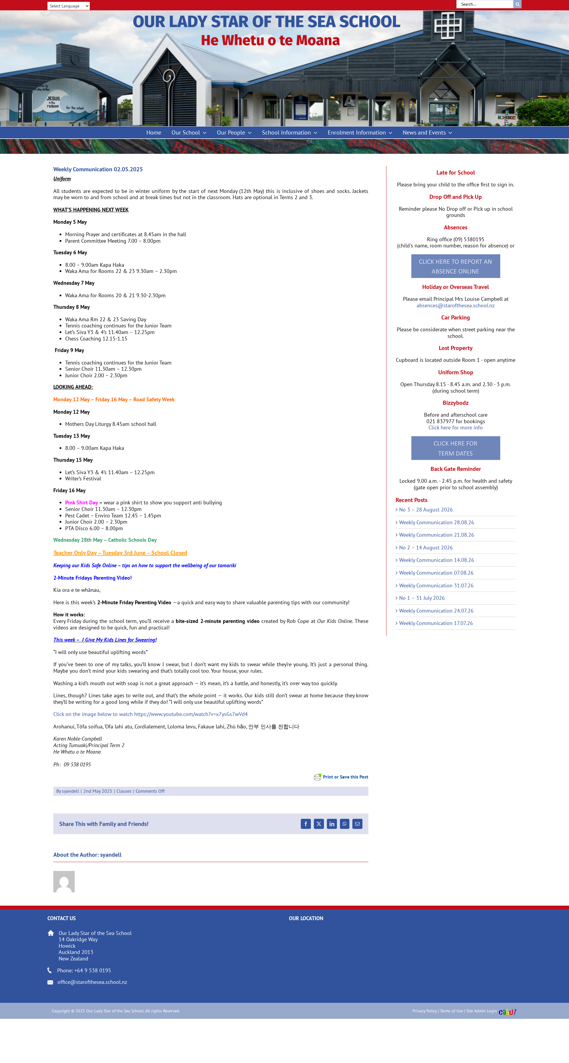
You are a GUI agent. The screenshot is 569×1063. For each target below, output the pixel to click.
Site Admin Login (481, 1011)
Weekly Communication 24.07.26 (436, 610)
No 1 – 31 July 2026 (422, 597)
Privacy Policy (425, 1011)
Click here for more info (456, 427)
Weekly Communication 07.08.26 (436, 572)
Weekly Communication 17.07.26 (436, 623)
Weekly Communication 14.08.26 (436, 560)
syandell (70, 791)
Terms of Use (451, 1011)
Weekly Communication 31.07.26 (436, 585)
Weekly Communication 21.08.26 (436, 534)
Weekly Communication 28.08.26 (436, 522)
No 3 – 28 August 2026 (426, 509)
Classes (124, 791)
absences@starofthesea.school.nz (456, 305)
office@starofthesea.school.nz (92, 982)
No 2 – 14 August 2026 (426, 547)
